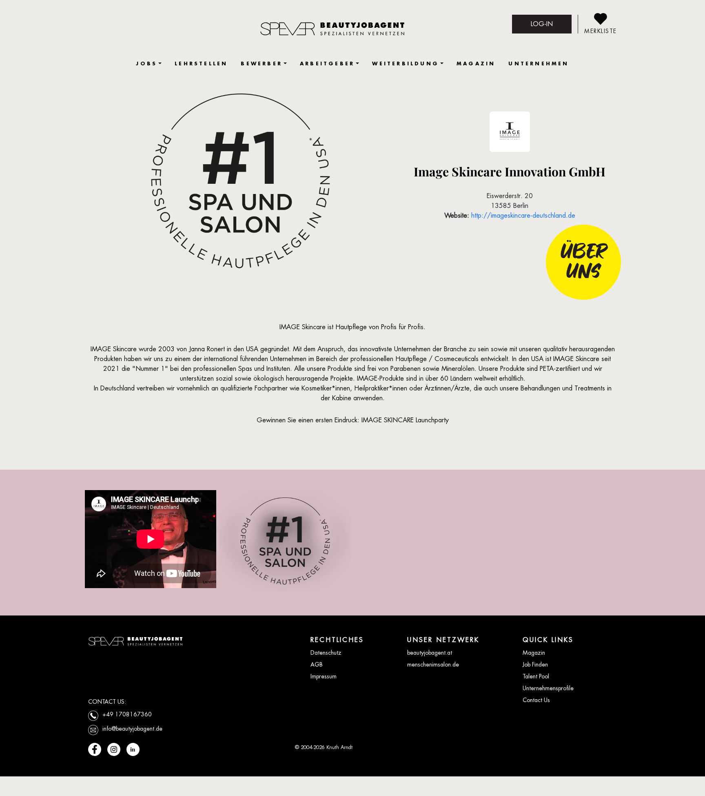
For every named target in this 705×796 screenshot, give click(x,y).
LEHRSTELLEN (201, 63)
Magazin (534, 652)
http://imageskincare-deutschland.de (523, 215)
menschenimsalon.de (433, 664)
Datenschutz (325, 652)
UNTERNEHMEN (538, 63)
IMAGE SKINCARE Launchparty (405, 420)
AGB (316, 664)
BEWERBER (261, 63)
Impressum (323, 676)
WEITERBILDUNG (405, 63)
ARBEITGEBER (327, 63)
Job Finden (535, 664)
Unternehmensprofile (548, 688)
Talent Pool (536, 676)
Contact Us (536, 700)
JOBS (146, 63)
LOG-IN (542, 24)
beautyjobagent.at (429, 652)
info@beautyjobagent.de (132, 728)
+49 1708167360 (127, 714)
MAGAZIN (476, 63)
